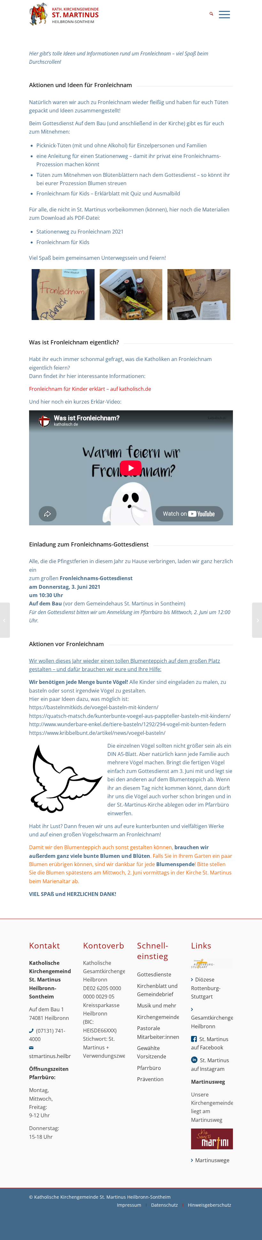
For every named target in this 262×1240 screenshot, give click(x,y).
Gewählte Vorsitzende (151, 1052)
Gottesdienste (154, 974)
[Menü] (224, 14)
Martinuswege (212, 1160)
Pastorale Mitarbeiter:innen (158, 1032)
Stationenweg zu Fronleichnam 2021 (80, 231)
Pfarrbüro (149, 1068)
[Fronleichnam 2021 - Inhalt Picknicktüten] (131, 295)
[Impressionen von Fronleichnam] (257, 620)
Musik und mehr (156, 1005)
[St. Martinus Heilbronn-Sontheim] (64, 14)
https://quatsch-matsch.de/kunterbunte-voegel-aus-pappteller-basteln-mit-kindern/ (130, 715)
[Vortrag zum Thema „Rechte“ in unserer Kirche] (5, 620)
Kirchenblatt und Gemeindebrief (157, 990)
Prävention (150, 1079)
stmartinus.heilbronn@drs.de (64, 1056)
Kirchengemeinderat (158, 1017)
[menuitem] (211, 14)
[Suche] (211, 14)
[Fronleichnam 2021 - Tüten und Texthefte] (199, 295)
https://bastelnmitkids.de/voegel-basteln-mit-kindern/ (93, 707)
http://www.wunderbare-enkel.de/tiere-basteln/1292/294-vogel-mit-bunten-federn (127, 724)
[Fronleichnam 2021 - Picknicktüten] (63, 295)
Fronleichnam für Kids (62, 242)
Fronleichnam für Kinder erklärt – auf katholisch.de (90, 388)
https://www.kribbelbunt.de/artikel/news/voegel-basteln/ (97, 732)
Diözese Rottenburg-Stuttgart (205, 988)
